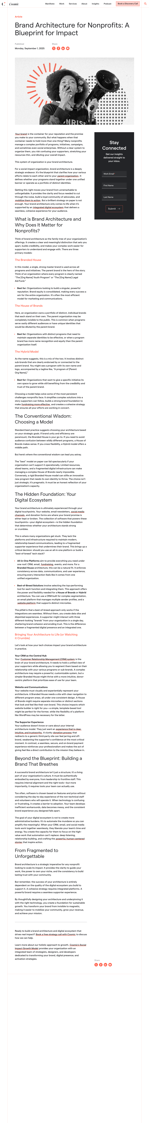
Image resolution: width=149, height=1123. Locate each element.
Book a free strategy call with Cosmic (56, 934)
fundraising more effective (36, 404)
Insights (95, 4)
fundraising (47, 564)
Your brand (21, 134)
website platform (26, 603)
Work (61, 4)
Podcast (107, 4)
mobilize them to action (27, 200)
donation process (62, 732)
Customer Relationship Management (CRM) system (48, 659)
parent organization (68, 176)
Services (73, 4)
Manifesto (49, 4)
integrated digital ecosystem (48, 207)
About (84, 4)
